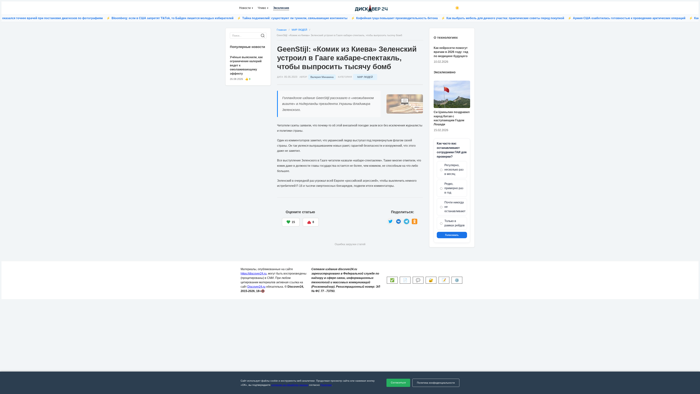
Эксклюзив (281, 7)
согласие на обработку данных (289, 384)
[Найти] (262, 35)
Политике (326, 384)
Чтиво (263, 7)
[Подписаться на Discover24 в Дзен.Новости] (353, 218)
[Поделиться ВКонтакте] (398, 221)
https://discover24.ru (254, 273)
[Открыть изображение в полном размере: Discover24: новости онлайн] (404, 104)
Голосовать (452, 235)
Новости (246, 7)
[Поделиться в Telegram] (406, 221)
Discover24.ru (256, 286)
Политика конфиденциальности (436, 382)
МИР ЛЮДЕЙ (365, 77)
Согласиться (398, 382)
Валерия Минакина (322, 77)
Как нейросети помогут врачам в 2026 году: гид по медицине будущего (451, 52)
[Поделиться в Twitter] (390, 221)
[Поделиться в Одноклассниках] (414, 221)
